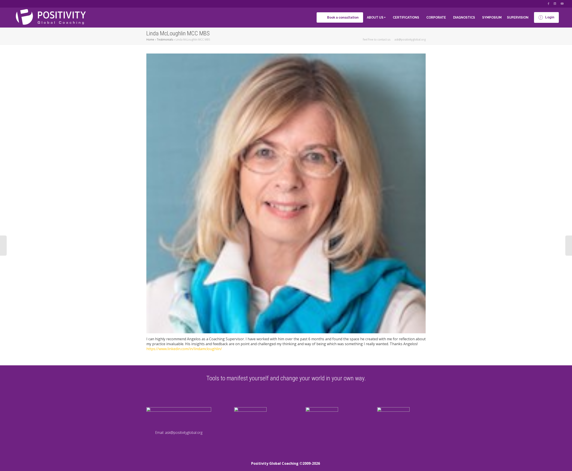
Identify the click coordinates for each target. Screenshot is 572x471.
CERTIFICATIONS (406, 17)
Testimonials (165, 39)
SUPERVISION (518, 17)
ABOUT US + (376, 17)
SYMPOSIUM (492, 17)
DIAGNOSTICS (464, 17)
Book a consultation (342, 17)
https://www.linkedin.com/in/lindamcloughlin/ (184, 348)
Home (150, 39)
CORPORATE (436, 17)
